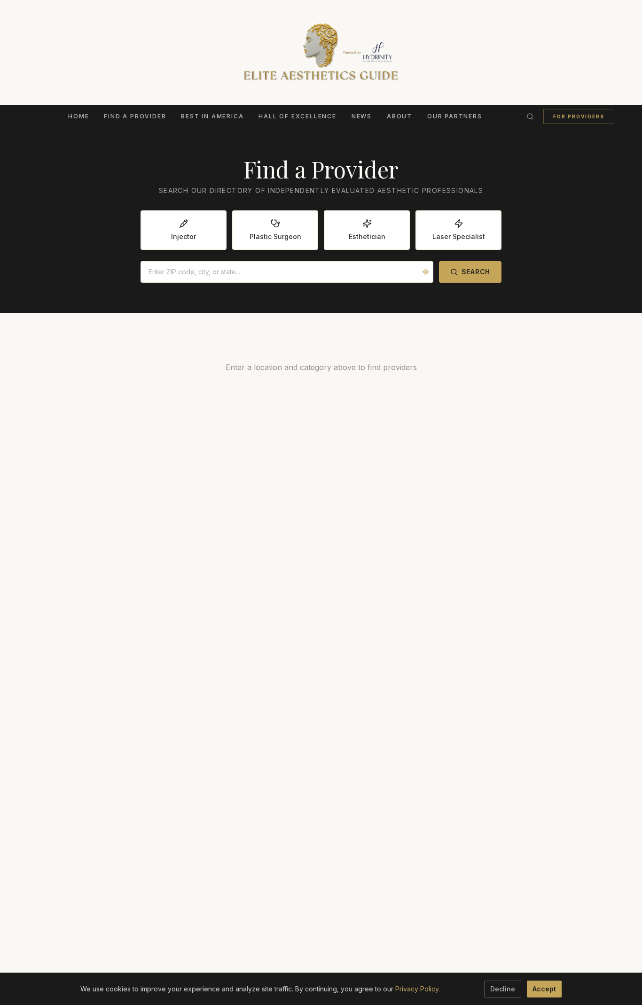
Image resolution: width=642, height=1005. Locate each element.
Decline (502, 989)
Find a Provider (135, 116)
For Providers (578, 116)
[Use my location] (426, 272)
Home (78, 116)
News (362, 116)
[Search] (530, 116)
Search (476, 272)
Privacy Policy (416, 989)
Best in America (212, 116)
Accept (544, 989)
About (399, 116)
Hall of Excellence (297, 116)
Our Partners (454, 116)
